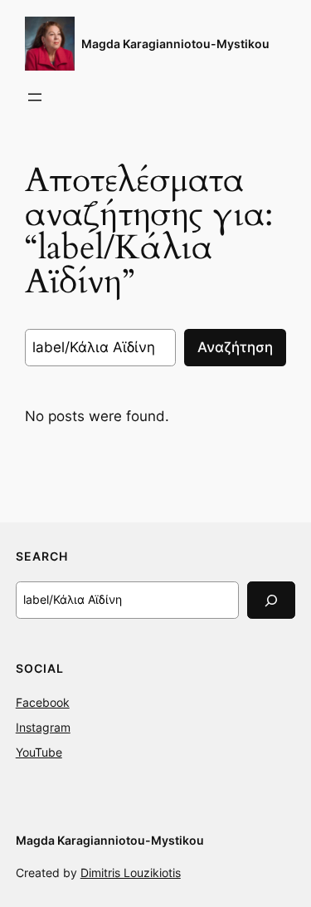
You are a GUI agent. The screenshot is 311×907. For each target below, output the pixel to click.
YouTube (39, 752)
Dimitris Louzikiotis (130, 872)
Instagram (43, 727)
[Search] (271, 600)
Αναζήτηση (235, 347)
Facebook (43, 702)
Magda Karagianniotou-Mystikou (175, 44)
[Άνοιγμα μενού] (35, 97)
